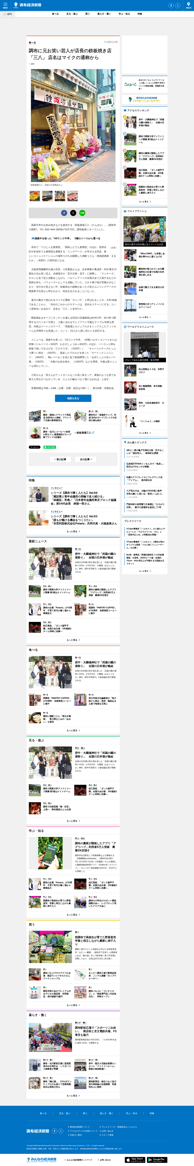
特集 (140, 13)
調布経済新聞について (80, 1127)
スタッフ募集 (107, 1135)
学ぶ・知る (124, 13)
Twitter (177, 5)
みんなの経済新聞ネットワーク (41, 1160)
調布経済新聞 (27, 5)
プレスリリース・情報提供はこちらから (119, 1127)
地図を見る (73, 398)
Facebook (171, 5)
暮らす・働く (104, 13)
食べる (55, 13)
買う (87, 13)
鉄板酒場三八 (84, 432)
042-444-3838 (53, 229)
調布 (32, 64)
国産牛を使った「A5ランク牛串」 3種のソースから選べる (67, 238)
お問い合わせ (107, 1131)
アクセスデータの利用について (84, 1131)
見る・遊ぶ (72, 13)
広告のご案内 (76, 1135)
